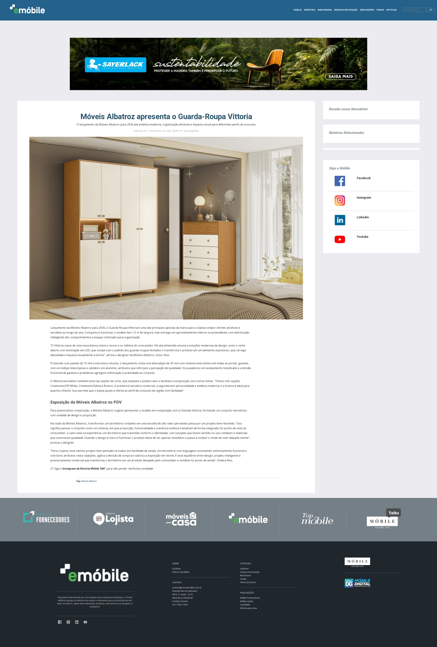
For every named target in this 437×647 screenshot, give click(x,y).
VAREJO (297, 10)
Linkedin (363, 217)
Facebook (364, 178)
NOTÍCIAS (391, 10)
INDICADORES (367, 10)
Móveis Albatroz (89, 481)
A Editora (176, 569)
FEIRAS (380, 10)
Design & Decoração (249, 572)
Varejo (243, 579)
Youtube (362, 236)
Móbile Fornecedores (250, 598)
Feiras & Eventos (248, 582)
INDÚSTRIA (309, 10)
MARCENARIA (325, 10)
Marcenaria (245, 575)
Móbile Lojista (246, 601)
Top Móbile (245, 605)
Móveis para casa (248, 608)
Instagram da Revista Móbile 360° (84, 468)
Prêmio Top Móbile (180, 572)
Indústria (244, 569)
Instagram (364, 197)
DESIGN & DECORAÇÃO (346, 10)
